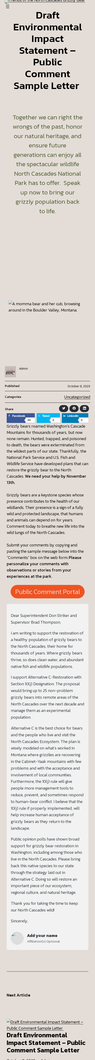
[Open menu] (7, 6)
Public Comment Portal (47, 592)
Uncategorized (77, 397)
